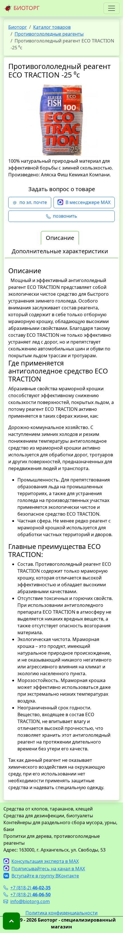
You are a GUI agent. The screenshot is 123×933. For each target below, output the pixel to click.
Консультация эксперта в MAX (45, 861)
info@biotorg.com (30, 901)
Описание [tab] (60, 238)
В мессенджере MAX (88, 202)
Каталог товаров (52, 27)
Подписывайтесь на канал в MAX (48, 868)
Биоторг (17, 27)
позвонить (65, 216)
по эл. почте (33, 202)
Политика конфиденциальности (61, 913)
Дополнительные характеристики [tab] (60, 251)
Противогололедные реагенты (49, 34)
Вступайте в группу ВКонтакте (45, 876)
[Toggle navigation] (112, 8)
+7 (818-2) (30, 888)
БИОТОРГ (25, 8)
